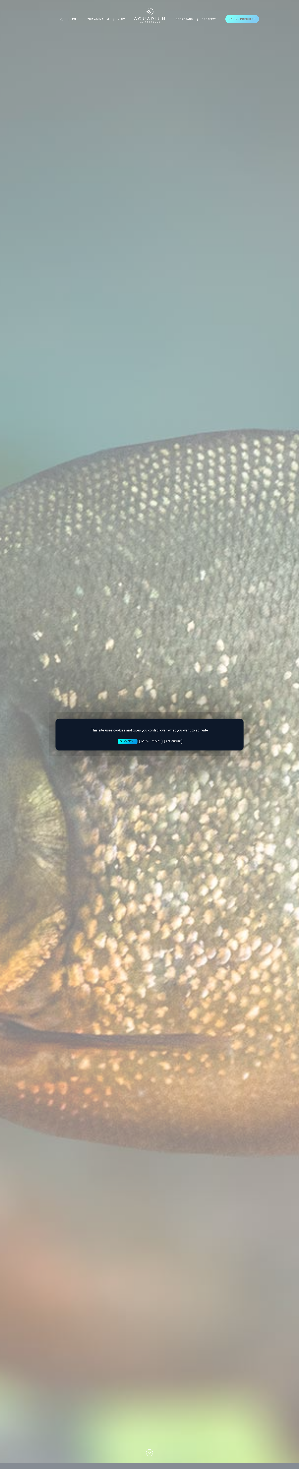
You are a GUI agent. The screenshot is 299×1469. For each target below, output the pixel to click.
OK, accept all (128, 741)
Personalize (173, 741)
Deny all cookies (151, 741)
